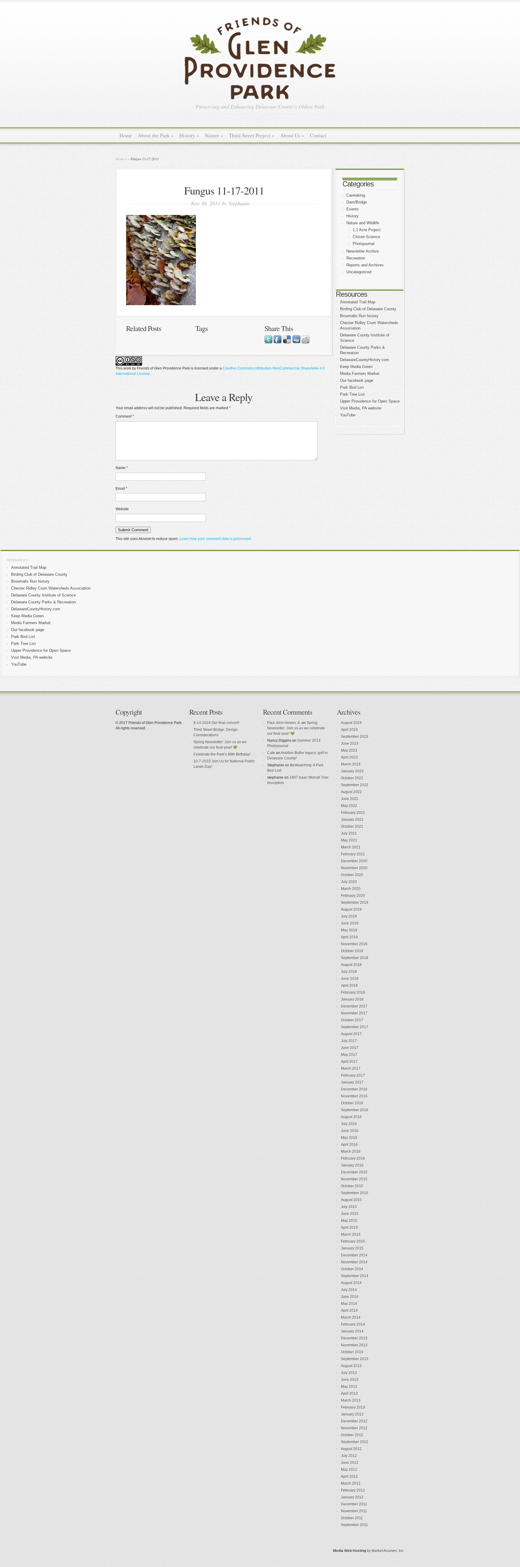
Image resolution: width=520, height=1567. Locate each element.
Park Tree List (352, 394)
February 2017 (353, 1075)
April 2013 (349, 1393)
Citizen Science (366, 237)
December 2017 (354, 1006)
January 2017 (352, 1082)
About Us (292, 135)
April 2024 (349, 730)
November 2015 (354, 1179)
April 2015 (349, 1227)
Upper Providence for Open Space (370, 401)
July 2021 (349, 833)
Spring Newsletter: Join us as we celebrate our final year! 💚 (296, 728)
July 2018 (349, 972)
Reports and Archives (365, 265)
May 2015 (349, 1221)
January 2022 (352, 819)
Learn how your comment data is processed (215, 539)
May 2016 (349, 1138)
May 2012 (349, 1469)
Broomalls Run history (359, 316)
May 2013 (349, 1387)
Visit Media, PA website (360, 408)
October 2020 (352, 875)
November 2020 (354, 868)
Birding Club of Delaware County (368, 309)
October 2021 (352, 826)
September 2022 (354, 785)
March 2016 (351, 1151)
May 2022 (349, 806)
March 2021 (351, 847)
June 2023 (349, 743)
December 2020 (354, 861)
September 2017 (354, 1027)
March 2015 (351, 1234)
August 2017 (351, 1034)
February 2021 (353, 854)
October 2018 (352, 951)
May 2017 (349, 1055)
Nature (214, 135)
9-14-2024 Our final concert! (216, 723)
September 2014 (354, 1276)
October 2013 (352, 1352)
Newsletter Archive (362, 251)
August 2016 (351, 1117)
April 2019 (349, 937)
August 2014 (351, 1283)
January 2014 (352, 1331)
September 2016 (354, 1110)
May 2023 (349, 750)
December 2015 (354, 1172)
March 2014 (351, 1317)
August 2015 (351, 1200)
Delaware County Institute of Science (43, 595)
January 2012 (352, 1497)
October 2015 (352, 1186)
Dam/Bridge (356, 202)
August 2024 (351, 723)
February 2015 (353, 1241)
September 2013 (354, 1359)
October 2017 (352, 1020)
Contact (318, 135)
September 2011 (354, 1525)
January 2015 (352, 1248)
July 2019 (349, 916)
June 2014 (349, 1297)
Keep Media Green (356, 366)
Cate (271, 753)
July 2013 (349, 1373)
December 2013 (354, 1338)
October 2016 (352, 1103)
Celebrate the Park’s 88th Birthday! (221, 754)
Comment (125, 416)
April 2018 (349, 985)
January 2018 (352, 999)
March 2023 (351, 764)
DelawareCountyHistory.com (364, 359)
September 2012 (354, 1442)
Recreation (355, 258)
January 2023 (352, 771)
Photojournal (363, 243)
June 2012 (349, 1463)
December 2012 (354, 1421)
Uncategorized (358, 272)
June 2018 (349, 979)
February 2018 (353, 992)
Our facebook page (356, 380)
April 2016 (349, 1144)
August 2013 (351, 1366)
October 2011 (352, 1518)
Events (352, 209)
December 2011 (354, 1504)
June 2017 (349, 1048)
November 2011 (354, 1511)
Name (122, 468)
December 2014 (354, 1255)
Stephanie (239, 203)
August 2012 (351, 1449)
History (189, 135)
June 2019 (349, 923)
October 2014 (352, 1269)
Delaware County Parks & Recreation (43, 602)
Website (122, 509)
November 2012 (354, 1428)
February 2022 (353, 813)
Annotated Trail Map (357, 302)
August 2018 (351, 965)
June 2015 (349, 1214)
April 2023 (349, 757)
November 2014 (354, 1262)
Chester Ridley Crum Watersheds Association (51, 588)
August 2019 (351, 909)
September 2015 (354, 1193)
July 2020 (349, 882)
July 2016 (349, 1124)
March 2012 (351, 1483)
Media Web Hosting (349, 1551)
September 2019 (354, 902)
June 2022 (349, 799)
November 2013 (354, 1345)
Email (121, 488)
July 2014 (349, 1290)
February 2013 (353, 1407)
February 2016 (353, 1158)
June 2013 (349, 1380)
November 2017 (354, 1013)
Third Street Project (251, 135)
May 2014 (349, 1304)
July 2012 (349, 1456)
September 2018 (354, 958)
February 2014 (353, 1324)
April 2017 (349, 1061)
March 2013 (351, 1400)
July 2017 (349, 1041)
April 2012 (349, 1476)
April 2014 (349, 1310)
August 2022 (351, 792)
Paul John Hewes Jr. (284, 723)
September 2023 (354, 736)
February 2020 (353, 896)
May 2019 (349, 930)
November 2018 (354, 944)
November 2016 (354, 1096)
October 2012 (352, 1435)
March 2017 (351, 1068)
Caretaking (355, 195)
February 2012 (353, 1490)
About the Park (156, 135)
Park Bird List (352, 387)
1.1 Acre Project (367, 230)
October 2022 (352, 778)
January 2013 (352, 1414)
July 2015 (349, 1207)
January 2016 (352, 1165)
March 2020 (351, 889)
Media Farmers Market (359, 373)
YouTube (347, 415)
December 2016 (354, 1089)
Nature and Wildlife (362, 223)
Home (125, 135)
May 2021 (349, 840)
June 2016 (349, 1131)
